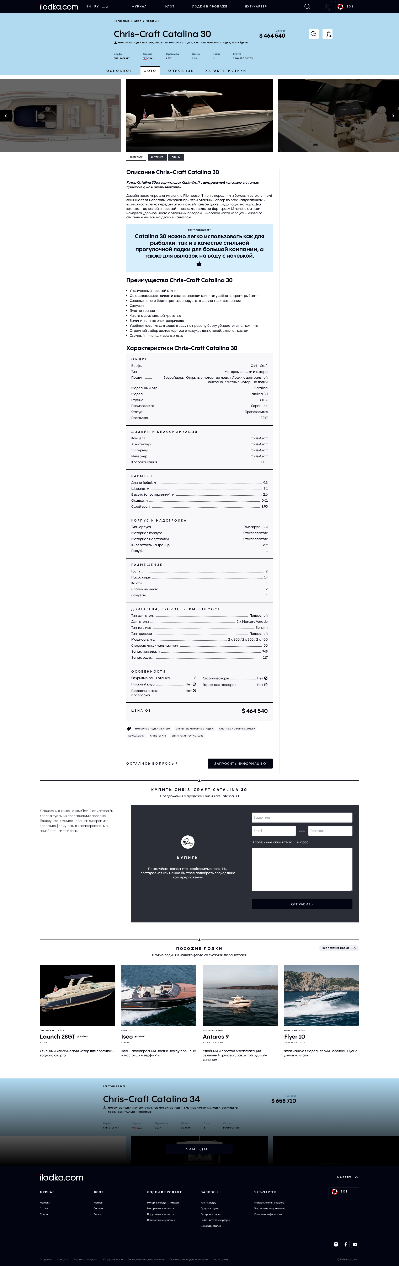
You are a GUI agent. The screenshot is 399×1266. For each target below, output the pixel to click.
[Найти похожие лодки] (314, 34)
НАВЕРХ (344, 1177)
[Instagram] (336, 1244)
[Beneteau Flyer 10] (321, 995)
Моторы (151, 21)
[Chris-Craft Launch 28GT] (77, 995)
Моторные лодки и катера (135, 42)
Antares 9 (216, 1036)
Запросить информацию (240, 763)
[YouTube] (355, 1244)
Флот (170, 6)
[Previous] (60, 115)
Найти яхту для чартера (215, 1220)
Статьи (44, 1208)
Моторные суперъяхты (161, 1208)
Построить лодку (211, 1214)
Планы (176, 157)
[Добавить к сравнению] (327, 34)
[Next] (338, 115)
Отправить (302, 904)
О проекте (46, 1259)
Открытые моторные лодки (173, 42)
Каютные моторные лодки (212, 42)
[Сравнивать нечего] (326, 6)
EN (88, 6)
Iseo (127, 1036)
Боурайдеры (240, 42)
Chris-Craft (122, 58)
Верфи (97, 1214)
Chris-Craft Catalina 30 (187, 735)
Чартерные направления (269, 1208)
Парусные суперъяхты (161, 1214)
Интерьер (157, 157)
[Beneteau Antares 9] (240, 995)
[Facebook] (346, 1244)
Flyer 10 (294, 1036)
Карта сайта (220, 1259)
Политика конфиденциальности (189, 1259)
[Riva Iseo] (158, 995)
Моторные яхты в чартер (269, 1202)
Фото (150, 71)
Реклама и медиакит (86, 1259)
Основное (119, 71)
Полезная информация (161, 1220)
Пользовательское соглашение (146, 1259)
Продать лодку (210, 1208)
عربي (105, 6)
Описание (181, 71)
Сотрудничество (113, 1259)
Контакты (63, 1259)
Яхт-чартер (256, 6)
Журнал (139, 6)
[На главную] (59, 7)
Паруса (98, 1208)
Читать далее (199, 1149)
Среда (44, 1214)
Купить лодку (208, 1202)
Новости (44, 1202)
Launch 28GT (57, 1036)
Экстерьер (136, 157)
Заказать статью (211, 1225)
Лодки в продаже (209, 6)
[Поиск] (307, 6)
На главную (122, 21)
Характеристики (226, 71)
